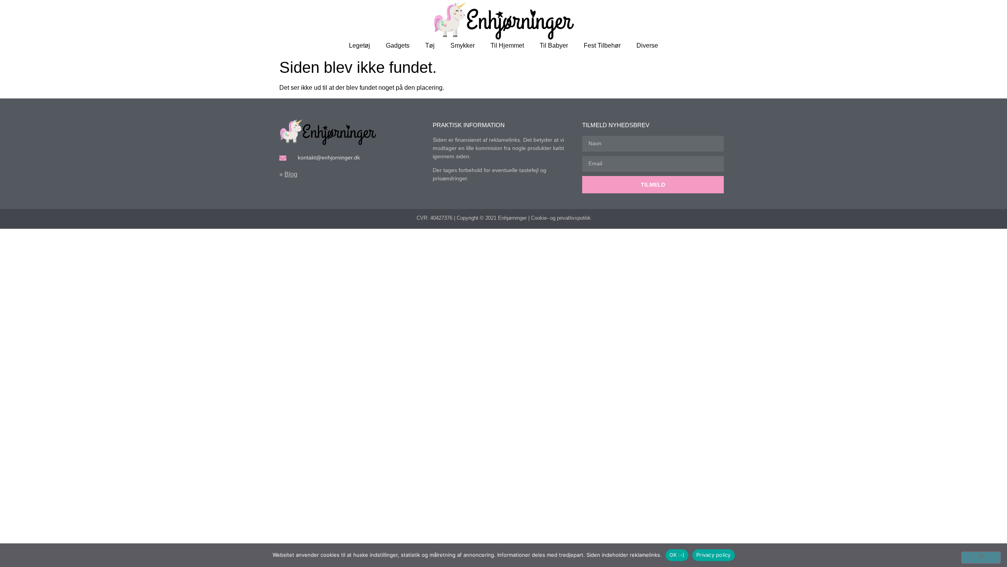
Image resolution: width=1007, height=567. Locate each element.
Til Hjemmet (507, 45)
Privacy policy (713, 555)
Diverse (647, 45)
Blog (290, 174)
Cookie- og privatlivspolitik (561, 218)
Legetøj (359, 45)
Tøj (430, 45)
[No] (981, 557)
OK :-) (677, 555)
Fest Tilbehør (602, 45)
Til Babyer (554, 45)
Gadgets (397, 45)
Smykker (462, 45)
